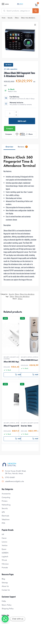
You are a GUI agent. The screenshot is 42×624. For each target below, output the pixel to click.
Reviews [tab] (22, 146)
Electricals (5, 515)
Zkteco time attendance (28, 18)
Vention (4, 545)
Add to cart (22, 121)
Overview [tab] (9, 146)
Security (10, 18)
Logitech (5, 556)
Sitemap (5, 582)
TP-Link (4, 560)
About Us (5, 586)
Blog (3, 579)
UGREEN (5, 553)
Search (35, 10)
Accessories (6, 493)
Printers (4, 501)
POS (3, 523)
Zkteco (17, 18)
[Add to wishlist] (34, 319)
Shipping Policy (8, 608)
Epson (4, 549)
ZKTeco (8, 65)
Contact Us (6, 590)
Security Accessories (17, 357)
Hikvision (5, 564)
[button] (36, 4)
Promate (5, 567)
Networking (6, 504)
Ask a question (12, 69)
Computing (6, 497)
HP (3, 534)
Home (3, 18)
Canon (4, 538)
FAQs (4, 601)
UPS (3, 512)
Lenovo (4, 542)
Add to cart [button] (22, 374)
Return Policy (6, 605)
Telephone (5, 519)
